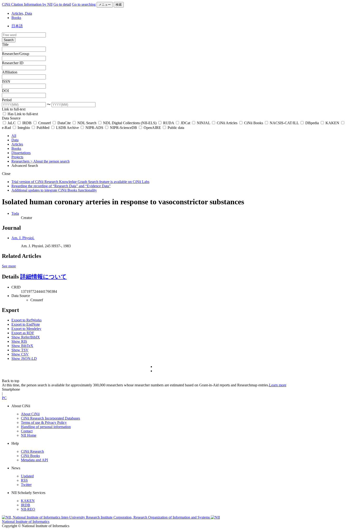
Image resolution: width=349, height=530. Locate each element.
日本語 (17, 26)
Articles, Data (21, 13)
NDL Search (86, 123)
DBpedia (312, 123)
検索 (119, 4)
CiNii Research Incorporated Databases (50, 418)
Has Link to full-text (22, 114)
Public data (175, 128)
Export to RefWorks (26, 320)
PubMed (43, 128)
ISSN (6, 81)
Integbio (24, 128)
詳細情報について (43, 277)
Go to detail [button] (62, 4)
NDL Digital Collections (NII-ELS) (129, 123)
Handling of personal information (46, 427)
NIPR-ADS (94, 128)
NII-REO (28, 509)
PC (4, 398)
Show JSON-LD (24, 358)
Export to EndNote (25, 324)
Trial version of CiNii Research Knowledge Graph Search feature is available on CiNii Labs (80, 182)
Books (16, 18)
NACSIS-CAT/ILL (284, 123)
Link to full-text (13, 109)
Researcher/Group (15, 54)
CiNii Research (32, 451)
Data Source (11, 118)
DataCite (64, 123)
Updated (27, 476)
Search (9, 40)
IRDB (27, 123)
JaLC (12, 123)
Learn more (277, 385)
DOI (5, 91)
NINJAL (203, 123)
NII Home (28, 435)
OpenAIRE (152, 128)
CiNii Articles (227, 123)
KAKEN (332, 123)
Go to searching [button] (84, 4)
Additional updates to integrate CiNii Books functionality (54, 190)
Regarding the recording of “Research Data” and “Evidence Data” (61, 186)
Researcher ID (13, 63)
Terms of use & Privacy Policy (44, 422)
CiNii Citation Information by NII (27, 4)
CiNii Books (253, 123)
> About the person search (50, 161)
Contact (27, 431)
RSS (24, 480)
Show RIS (19, 341)
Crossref (44, 123)
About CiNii (30, 414)
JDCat (185, 123)
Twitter (26, 485)
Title (5, 44)
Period (7, 100)
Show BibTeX (22, 346)
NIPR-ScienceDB (123, 128)
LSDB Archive (67, 128)
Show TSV (19, 350)
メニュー (105, 4)
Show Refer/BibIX (25, 337)
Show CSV (20, 354)
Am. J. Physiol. (22, 238)
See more (9, 266)
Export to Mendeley (26, 329)
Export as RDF (22, 333)
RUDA (168, 123)
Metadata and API (34, 460)
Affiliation (9, 72)
